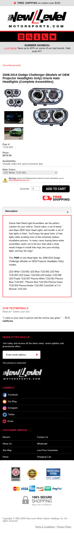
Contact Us (42, 437)
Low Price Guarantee (47, 450)
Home (5, 457)
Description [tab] (11, 211)
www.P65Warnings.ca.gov (19, 180)
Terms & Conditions (45, 526)
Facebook (13, 394)
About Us (7, 443)
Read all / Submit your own (16, 311)
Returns (6, 437)
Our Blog (12, 401)
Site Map (7, 450)
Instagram (13, 408)
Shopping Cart (44, 457)
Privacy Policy (64, 526)
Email (10, 421)
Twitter (11, 414)
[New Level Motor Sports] (37, 18)
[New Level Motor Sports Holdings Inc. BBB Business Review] (32, 473)
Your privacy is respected (14, 363)
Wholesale (42, 443)
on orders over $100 (39, 3)
